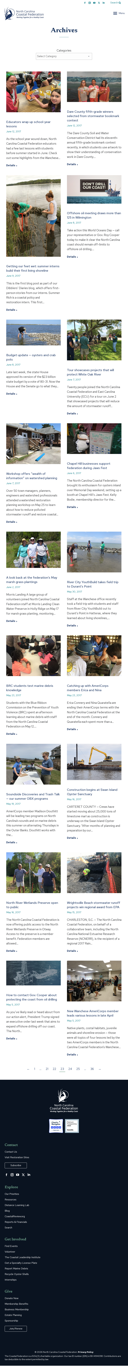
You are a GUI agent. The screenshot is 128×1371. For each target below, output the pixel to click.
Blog (7, 1210)
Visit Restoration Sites (17, 1157)
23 (62, 1069)
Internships (11, 1279)
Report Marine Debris (16, 1268)
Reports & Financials (16, 1222)
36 (92, 1069)
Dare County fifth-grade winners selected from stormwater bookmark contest (93, 116)
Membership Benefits (16, 1303)
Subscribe (15, 1165)
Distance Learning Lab (17, 1205)
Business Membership (17, 1309)
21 (47, 1069)
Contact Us (11, 1151)
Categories (64, 50)
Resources (10, 1199)
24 (70, 1069)
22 (54, 1069)
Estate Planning (13, 1315)
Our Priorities (12, 1194)
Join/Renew (15, 1328)
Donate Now (11, 1298)
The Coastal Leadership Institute (22, 1257)
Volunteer (10, 1251)
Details (10, 165)
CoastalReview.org (15, 1216)
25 (78, 1069)
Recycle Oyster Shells (17, 1274)
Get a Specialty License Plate (21, 1263)
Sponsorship (11, 1320)
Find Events (11, 1246)
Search (8, 1227)
